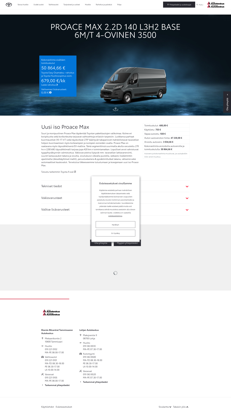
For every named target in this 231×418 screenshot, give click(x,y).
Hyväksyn (115, 224)
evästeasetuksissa (115, 216)
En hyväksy (115, 233)
